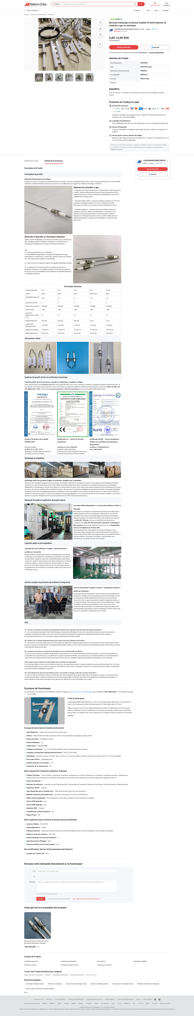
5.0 (146, 163)
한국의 (113, 1003)
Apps (156, 10)
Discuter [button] (156, 47)
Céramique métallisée (140, 961)
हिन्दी (134, 1003)
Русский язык (105, 1003)
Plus (25, 992)
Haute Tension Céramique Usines (76, 984)
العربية (119, 1003)
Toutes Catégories (32, 10)
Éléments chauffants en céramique (148, 984)
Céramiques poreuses (31, 961)
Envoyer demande (123, 47)
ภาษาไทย (140, 1003)
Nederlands (127, 1003)
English (38, 1003)
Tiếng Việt (155, 1003)
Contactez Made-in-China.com (94, 999)
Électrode (51, 14)
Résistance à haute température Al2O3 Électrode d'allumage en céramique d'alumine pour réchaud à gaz (36, 943)
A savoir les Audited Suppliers (125, 999)
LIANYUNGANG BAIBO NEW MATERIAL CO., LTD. (129, 29)
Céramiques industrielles (68, 961)
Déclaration (49, 999)
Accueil (26, 14)
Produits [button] (57, 4)
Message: (32, 882)
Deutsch (81, 1003)
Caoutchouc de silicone (104, 965)
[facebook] (155, 999)
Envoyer (41, 899)
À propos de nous (38, 999)
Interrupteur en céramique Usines (122, 984)
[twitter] (159, 999)
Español (73, 1003)
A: (34, 876)
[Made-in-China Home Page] (35, 4)
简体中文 (44, 1003)
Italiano (96, 1003)
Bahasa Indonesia (165, 1003)
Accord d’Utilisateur (60, 999)
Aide (148, 10)
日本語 (59, 1003)
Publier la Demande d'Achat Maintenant (86, 899)
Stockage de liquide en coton (69, 965)
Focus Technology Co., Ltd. (96, 1007)
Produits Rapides (109, 999)
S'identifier (166, 5)
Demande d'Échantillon (156, 52)
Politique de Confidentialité (75, 999)
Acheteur (137, 10)
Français (66, 1003)
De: (34, 871)
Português (88, 1003)
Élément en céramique (55, 984)
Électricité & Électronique (38, 14)
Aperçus (138, 999)
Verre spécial (101, 961)
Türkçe (147, 1003)
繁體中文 (52, 1003)
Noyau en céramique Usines (99, 984)
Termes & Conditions (168, 1009)
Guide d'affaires (147, 999)
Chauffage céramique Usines (35, 984)
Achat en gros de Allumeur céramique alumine (40, 989)
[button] (135, 4)
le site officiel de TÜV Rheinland (81, 692)
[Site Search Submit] (141, 4)
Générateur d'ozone (30, 965)
